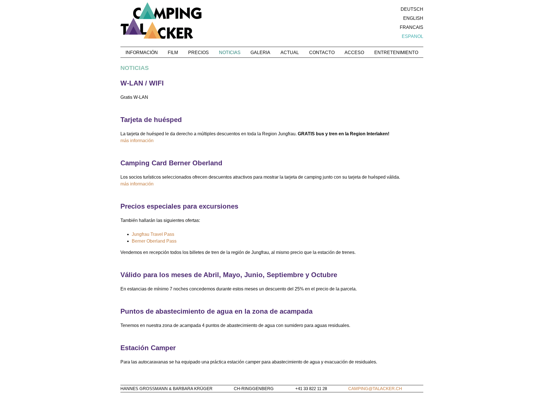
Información (142, 52)
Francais (411, 27)
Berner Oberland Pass (154, 241)
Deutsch (412, 9)
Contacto (322, 52)
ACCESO (354, 52)
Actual (289, 52)
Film (173, 52)
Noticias (230, 52)
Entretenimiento (396, 52)
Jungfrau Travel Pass (153, 234)
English (413, 18)
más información (137, 140)
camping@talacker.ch (375, 388)
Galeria (260, 52)
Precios (198, 52)
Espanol (412, 36)
